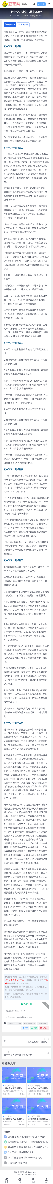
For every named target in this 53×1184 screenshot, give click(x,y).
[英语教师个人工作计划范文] (14, 1106)
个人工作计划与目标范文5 (20, 1152)
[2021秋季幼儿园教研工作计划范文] (39, 1106)
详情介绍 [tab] (11, 24)
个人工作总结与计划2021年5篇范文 (25, 1157)
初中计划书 (42, 1023)
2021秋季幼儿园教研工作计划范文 (39, 1120)
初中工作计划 (29, 1023)
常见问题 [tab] (24, 24)
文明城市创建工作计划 (12, 1088)
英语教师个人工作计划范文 (13, 1120)
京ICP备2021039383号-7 (26, 1174)
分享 (26, 1028)
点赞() (45, 1028)
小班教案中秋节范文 (17, 1162)
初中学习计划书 (15, 1023)
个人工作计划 (30, 16)
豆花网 (22, 1172)
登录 (42, 4)
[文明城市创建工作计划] (14, 1075)
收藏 (35, 1028)
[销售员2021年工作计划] (39, 1075)
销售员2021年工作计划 (38, 1088)
